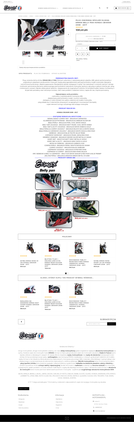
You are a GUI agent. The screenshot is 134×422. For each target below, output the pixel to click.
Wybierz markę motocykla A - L (48, 8)
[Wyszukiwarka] (99, 8)
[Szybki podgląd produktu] (30, 248)
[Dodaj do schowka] (77, 54)
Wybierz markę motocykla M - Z (73, 8)
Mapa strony (59, 402)
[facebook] (21, 321)
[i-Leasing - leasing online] (82, 59)
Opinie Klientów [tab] (59, 73)
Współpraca (59, 399)
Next (23, 62)
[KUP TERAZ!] (34, 261)
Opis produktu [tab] (25, 73)
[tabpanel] (67, 154)
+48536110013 (98, 407)
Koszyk (20, 405)
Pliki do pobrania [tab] (42, 73)
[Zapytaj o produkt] (82, 54)
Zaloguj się (21, 399)
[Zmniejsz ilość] (77, 48)
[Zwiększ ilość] (86, 48)
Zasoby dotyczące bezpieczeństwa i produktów (32, 67)
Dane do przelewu (24, 408)
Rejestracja (21, 402)
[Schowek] (107, 8)
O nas (57, 408)
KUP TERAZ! (104, 48)
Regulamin (59, 405)
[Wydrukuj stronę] (88, 54)
